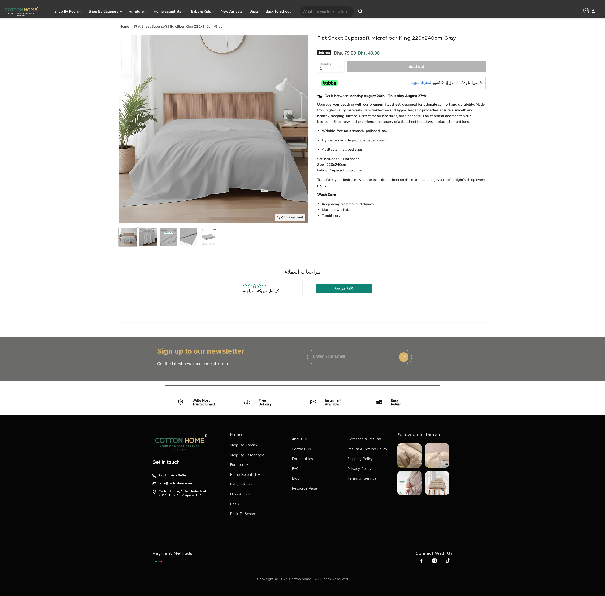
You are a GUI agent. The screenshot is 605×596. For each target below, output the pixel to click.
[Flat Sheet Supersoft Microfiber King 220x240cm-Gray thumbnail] (128, 236)
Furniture (136, 11)
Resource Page (304, 488)
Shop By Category (104, 11)
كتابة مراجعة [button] (344, 288)
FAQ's (296, 468)
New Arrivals (231, 11)
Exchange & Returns (364, 439)
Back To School (278, 11)
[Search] (360, 11)
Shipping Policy (360, 458)
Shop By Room (67, 11)
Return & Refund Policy (367, 449)
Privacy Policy (359, 468)
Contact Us (301, 449)
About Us (300, 439)
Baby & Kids (201, 11)
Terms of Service (362, 478)
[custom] (158, 561)
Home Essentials (168, 11)
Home (124, 27)
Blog (295, 478)
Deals (254, 11)
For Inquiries (302, 458)
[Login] (593, 12)
